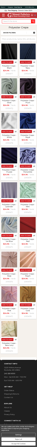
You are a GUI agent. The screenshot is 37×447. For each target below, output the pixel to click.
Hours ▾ (3, 7)
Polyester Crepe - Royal (28, 136)
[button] (34, 32)
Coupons (10, 7)
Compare (15, 62)
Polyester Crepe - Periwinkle (28, 171)
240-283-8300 (9, 373)
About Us (8, 407)
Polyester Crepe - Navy (28, 67)
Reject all (18, 439)
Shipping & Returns (11, 394)
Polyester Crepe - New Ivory (9, 344)
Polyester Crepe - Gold (28, 310)
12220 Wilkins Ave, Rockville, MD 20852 (30, 7)
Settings (18, 435)
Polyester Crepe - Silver (9, 102)
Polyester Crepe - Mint (28, 206)
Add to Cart (7, 62)
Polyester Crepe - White (9, 136)
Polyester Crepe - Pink (9, 310)
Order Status (9, 390)
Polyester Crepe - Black (9, 67)
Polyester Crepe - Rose (9, 275)
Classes (7, 411)
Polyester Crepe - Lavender (9, 206)
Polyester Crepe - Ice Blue (9, 240)
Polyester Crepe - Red (28, 240)
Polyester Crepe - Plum (28, 102)
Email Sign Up (18, 7)
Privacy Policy (9, 414)
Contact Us (8, 397)
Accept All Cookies (19, 444)
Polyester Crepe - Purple (9, 171)
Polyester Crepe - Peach (28, 275)
